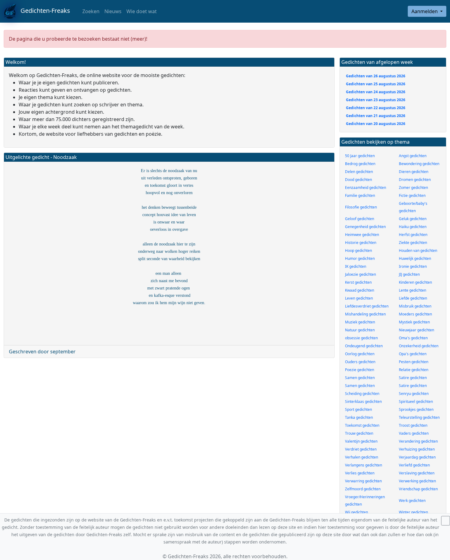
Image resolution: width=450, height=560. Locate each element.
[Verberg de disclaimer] (445, 520)
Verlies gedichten (359, 473)
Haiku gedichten (412, 226)
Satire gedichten (413, 377)
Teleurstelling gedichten (419, 417)
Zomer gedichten (413, 187)
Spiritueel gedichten (416, 401)
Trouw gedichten (359, 433)
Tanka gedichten (359, 417)
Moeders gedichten (415, 314)
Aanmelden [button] (425, 11)
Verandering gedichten (418, 441)
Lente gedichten (412, 290)
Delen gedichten (359, 171)
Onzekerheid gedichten (418, 345)
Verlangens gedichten (363, 465)
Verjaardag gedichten (417, 457)
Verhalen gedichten (361, 457)
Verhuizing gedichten (417, 449)
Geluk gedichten (412, 218)
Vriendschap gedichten (418, 489)
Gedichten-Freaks (43, 10)
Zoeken (90, 11)
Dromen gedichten (415, 179)
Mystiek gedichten (414, 322)
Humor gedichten (360, 258)
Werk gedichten (412, 500)
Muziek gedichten (360, 322)
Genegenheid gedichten (365, 226)
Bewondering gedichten (419, 163)
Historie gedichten (360, 242)
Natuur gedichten (360, 330)
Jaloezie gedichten (360, 274)
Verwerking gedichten (417, 481)
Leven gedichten (359, 298)
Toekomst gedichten (362, 425)
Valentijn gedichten (361, 441)
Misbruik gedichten (415, 306)
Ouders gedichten (360, 361)
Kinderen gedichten (415, 282)
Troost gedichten (413, 425)
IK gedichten (355, 266)
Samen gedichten (360, 377)
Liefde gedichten (413, 298)
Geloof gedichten (359, 218)
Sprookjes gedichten (416, 409)
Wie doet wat (141, 11)
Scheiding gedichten (362, 393)
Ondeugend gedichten (364, 345)
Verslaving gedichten (416, 473)
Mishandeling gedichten (365, 314)
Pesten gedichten (413, 361)
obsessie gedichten (361, 338)
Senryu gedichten (414, 393)
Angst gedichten (412, 155)
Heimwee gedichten (362, 234)
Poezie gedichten (359, 369)
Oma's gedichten (413, 338)
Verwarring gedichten (363, 481)
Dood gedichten (358, 179)
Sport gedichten (358, 409)
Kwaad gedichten (359, 290)
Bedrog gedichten (360, 163)
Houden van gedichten (418, 250)
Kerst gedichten (358, 282)
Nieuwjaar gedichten (416, 330)
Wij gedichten (356, 512)
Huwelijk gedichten (415, 258)
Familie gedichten (360, 195)
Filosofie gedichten (361, 207)
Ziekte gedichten (413, 242)
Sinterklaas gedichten (363, 401)
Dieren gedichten (413, 171)
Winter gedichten (413, 512)
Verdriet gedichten (361, 449)
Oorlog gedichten (359, 353)
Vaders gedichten (414, 433)
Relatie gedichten (413, 369)
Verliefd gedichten (414, 465)
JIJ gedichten (409, 274)
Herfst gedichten (413, 234)
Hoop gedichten (358, 250)
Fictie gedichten (412, 195)
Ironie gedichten (413, 266)
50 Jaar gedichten (360, 155)
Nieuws (113, 11)
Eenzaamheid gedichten (365, 187)
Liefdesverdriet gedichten (366, 306)
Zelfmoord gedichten (363, 489)
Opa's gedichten (412, 353)
